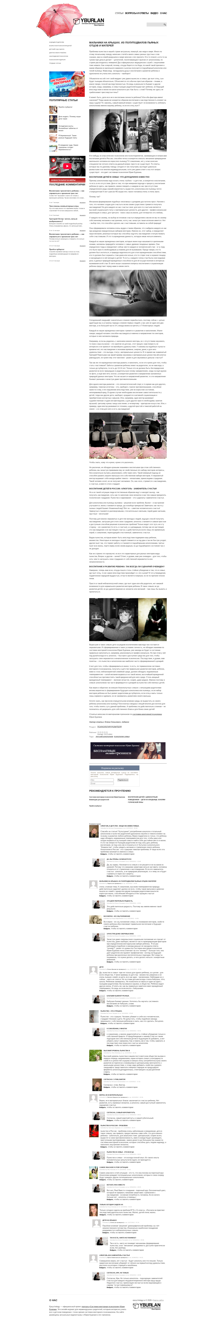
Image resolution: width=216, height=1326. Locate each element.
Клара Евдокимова (117, 918)
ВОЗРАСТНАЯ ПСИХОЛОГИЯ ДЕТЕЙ (60, 45)
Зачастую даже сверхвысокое (120, 934)
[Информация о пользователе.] (94, 826)
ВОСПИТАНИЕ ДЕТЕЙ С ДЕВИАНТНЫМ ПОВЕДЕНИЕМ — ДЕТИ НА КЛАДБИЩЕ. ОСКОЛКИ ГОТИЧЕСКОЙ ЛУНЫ (146, 799)
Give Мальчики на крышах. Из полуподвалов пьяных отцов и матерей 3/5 (103, 732)
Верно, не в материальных (111, 1095)
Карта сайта (158, 1300)
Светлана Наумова (114, 1127)
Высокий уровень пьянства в (117, 1051)
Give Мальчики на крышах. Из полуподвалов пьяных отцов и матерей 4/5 (105, 732)
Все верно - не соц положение (117, 916)
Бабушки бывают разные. (118, 996)
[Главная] (70, 20)
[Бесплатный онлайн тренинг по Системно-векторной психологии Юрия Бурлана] (128, 752)
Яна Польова (111, 1169)
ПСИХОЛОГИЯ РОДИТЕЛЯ (57, 59)
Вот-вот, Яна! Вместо (116, 1185)
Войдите (103, 854)
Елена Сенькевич (120, 861)
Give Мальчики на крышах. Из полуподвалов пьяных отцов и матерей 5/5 (107, 732)
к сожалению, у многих (117, 1028)
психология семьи (122, 736)
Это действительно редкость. (120, 901)
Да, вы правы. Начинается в (119, 859)
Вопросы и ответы (137, 13)
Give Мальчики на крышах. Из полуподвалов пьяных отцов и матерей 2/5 (101, 732)
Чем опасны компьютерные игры (64, 206)
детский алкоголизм (104, 736)
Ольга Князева (112, 1207)
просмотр (83, 202)
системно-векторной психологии (147, 714)
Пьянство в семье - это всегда (120, 1152)
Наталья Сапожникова (115, 828)
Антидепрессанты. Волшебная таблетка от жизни (68, 128)
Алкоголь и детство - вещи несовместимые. (119, 826)
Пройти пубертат (65, 107)
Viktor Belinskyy (116, 1053)
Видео (154, 13)
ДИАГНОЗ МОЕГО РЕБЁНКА (57, 52)
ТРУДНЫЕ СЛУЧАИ (55, 63)
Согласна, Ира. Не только (118, 1273)
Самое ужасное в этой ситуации (114, 1167)
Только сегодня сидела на (111, 1205)
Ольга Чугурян (112, 1013)
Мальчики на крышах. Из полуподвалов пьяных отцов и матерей (127, 881)
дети (101, 967)
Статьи (119, 13)
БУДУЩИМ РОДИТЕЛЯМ (56, 42)
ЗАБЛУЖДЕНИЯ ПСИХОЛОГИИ (58, 56)
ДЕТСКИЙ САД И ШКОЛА (56, 49)
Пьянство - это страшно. (111, 1011)
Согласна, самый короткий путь (121, 1112)
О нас (163, 13)
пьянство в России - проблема (114, 1125)
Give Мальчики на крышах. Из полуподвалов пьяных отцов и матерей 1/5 (98, 732)
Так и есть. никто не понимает (123, 1238)
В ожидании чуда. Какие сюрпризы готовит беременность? (68, 147)
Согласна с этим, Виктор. (115, 1079)
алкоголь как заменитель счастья (114, 1255)
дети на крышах (109, 1220)
